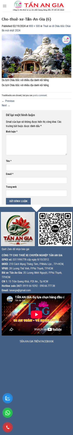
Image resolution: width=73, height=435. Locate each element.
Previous (8, 101)
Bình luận (11, 131)
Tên (9, 161)
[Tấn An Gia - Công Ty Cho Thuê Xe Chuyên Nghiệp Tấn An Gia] (38, 6)
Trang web (11, 186)
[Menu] (5, 6)
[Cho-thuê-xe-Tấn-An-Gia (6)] (36, 55)
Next (6, 105)
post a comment (40, 95)
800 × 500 (34, 26)
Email (9, 174)
